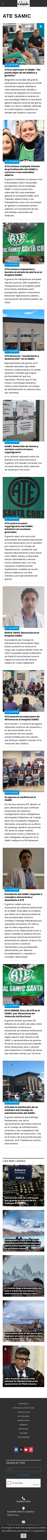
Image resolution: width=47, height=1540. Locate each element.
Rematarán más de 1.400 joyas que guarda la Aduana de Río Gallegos (21, 1200)
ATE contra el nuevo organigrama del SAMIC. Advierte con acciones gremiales (19, 528)
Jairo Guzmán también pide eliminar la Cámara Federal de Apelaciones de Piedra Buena (21, 1381)
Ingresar (24, 1437)
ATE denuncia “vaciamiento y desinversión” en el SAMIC (22, 357)
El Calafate (11, 65)
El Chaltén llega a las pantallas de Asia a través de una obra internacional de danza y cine (23, 1291)
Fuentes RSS (23, 1412)
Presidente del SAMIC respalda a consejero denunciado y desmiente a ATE (23, 897)
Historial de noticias (23, 1408)
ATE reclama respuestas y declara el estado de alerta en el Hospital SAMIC (23, 272)
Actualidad (23, 1416)
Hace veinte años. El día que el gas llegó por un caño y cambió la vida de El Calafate (23, 1336)
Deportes (23, 1429)
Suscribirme (23, 1475)
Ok (23, 1535)
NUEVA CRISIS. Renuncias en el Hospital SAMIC (22, 634)
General (23, 1425)
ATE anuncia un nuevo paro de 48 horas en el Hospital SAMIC (22, 718)
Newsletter (15, 1462)
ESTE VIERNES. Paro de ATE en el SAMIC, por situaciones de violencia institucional (22, 1013)
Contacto (23, 1404)
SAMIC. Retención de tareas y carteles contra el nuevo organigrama (22, 449)
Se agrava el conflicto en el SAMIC (20, 799)
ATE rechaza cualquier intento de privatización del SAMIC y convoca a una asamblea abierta (22, 171)
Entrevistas (23, 1420)
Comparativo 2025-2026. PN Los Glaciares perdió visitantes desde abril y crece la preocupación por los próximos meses (23, 1244)
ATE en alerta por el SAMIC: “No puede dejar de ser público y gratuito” (22, 72)
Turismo (23, 1433)
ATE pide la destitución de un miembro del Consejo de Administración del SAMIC (21, 1110)
